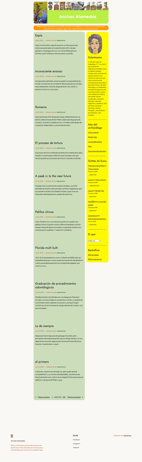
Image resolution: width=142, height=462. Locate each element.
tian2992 (91, 202)
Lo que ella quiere (95, 142)
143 (64, 397)
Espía (38, 35)
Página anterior (42, 397)
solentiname (61, 40)
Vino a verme (93, 132)
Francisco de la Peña (96, 166)
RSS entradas (93, 255)
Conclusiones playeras (97, 151)
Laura (90, 180)
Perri (90, 146)
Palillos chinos (44, 212)
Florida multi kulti (46, 248)
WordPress (127, 435)
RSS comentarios (95, 259)
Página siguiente (75, 397)
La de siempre (44, 326)
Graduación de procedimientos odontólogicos (55, 285)
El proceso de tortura (48, 143)
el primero (42, 362)
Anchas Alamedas (18, 441)
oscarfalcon (93, 216)
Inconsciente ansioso (48, 71)
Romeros (41, 107)
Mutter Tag (92, 137)
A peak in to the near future (53, 176)
